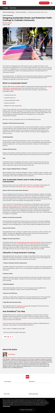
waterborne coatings (22, 306)
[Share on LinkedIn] (8, 336)
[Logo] (4, 4)
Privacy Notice (6, 406)
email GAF (5, 325)
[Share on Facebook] (10, 336)
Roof (5, 8)
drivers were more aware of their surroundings (15, 205)
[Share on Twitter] (12, 336)
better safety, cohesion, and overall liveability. (31, 186)
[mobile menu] (51, 3)
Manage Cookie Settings (26, 409)
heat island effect (17, 105)
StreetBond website (26, 323)
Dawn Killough (8, 22)
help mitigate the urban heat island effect (28, 242)
